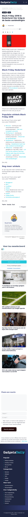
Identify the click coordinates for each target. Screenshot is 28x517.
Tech (9, 12)
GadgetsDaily (5, 8)
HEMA (8, 188)
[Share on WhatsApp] (10, 32)
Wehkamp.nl (10, 133)
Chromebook (13, 88)
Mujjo (7, 190)
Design (6, 478)
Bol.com (8, 125)
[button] (14, 238)
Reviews (7, 472)
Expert (8, 193)
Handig (11, 8)
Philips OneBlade (9, 460)
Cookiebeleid (9, 268)
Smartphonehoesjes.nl (13, 197)
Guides (6, 480)
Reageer (23, 207)
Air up (6, 466)
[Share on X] (8, 32)
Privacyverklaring (16, 268)
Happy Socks (10, 195)
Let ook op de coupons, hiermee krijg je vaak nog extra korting (16, 151)
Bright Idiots (14, 514)
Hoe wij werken (9, 494)
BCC (7, 184)
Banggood (9, 182)
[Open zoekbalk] (24, 2)
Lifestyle (7, 474)
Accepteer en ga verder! (14, 262)
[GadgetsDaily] (9, 2)
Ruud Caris (11, 25)
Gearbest (8, 155)
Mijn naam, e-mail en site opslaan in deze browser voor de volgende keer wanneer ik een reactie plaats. (14, 422)
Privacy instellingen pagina (14, 265)
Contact (7, 503)
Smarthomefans (9, 485)
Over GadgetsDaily (9, 492)
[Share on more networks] (3, 32)
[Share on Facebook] (5, 32)
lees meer (24, 441)
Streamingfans (8, 487)
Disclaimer (7, 501)
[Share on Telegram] (12, 32)
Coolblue (8, 186)
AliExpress (9, 147)
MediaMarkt (9, 140)
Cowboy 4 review (9, 462)
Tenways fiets (8, 464)
